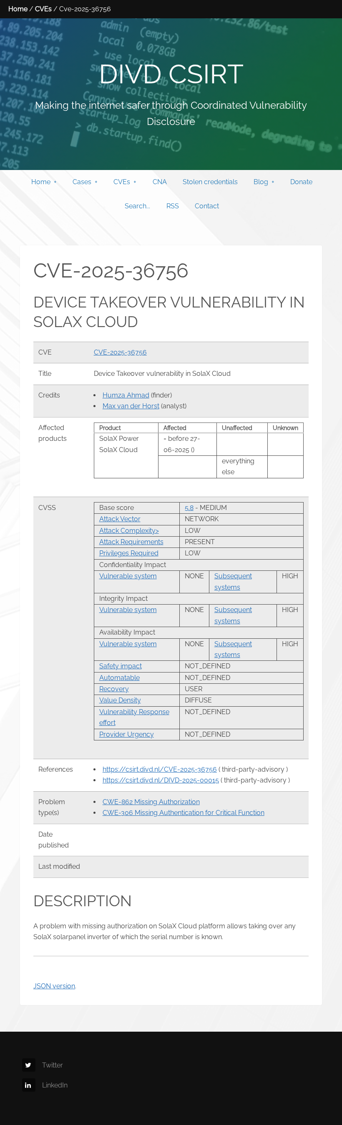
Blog (261, 182)
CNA (160, 182)
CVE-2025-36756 (120, 352)
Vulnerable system (128, 576)
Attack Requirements (131, 542)
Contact (207, 206)
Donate (301, 182)
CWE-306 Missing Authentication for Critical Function (183, 813)
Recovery (114, 689)
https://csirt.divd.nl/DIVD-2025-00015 (161, 780)
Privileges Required (128, 553)
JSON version (54, 986)
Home (18, 9)
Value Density (120, 700)
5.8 (189, 508)
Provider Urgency (126, 734)
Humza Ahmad (126, 395)
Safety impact (120, 666)
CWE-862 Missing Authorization (151, 802)
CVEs (43, 9)
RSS (172, 206)
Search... (137, 206)
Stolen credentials (210, 182)
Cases (82, 182)
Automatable (119, 678)
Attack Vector (120, 519)
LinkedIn (55, 1085)
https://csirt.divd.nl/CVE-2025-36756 (160, 769)
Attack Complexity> (129, 531)
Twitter (52, 1065)
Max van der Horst (131, 406)
